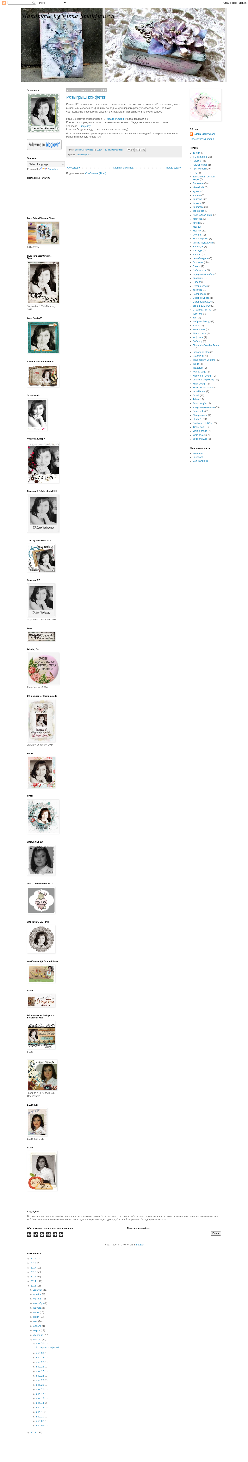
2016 (34, 1272)
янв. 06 (40, 1425)
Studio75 (197, 419)
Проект (197, 282)
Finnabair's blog (201, 352)
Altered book (199, 333)
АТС (195, 172)
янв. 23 (40, 1380)
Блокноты (198, 183)
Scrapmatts (199, 411)
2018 (34, 1263)
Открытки (198, 262)
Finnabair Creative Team (206, 345)
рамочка (197, 290)
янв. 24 (40, 1375)
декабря (38, 1289)
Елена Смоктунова (204, 134)
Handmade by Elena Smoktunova (67, 16)
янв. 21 (40, 1389)
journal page (199, 371)
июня (36, 1317)
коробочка (198, 211)
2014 (34, 1281)
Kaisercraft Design (202, 375)
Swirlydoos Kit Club (203, 423)
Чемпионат (199, 329)
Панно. (197, 266)
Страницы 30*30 (202, 309)
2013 (34, 1285)
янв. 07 (40, 1421)
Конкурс (197, 203)
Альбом (197, 160)
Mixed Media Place (203, 387)
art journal (198, 337)
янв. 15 (40, 1398)
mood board (199, 391)
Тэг (194, 317)
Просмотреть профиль (202, 139)
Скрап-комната (201, 298)
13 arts (196, 153)
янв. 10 (40, 1416)
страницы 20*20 (202, 305)
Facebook (198, 457)
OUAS (196, 395)
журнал (197, 191)
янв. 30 (40, 1353)
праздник (198, 278)
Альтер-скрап (200, 164)
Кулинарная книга (203, 215)
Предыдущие (173, 167)
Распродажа (200, 294)
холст (196, 325)
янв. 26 (40, 1366)
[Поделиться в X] (136, 150)
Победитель (199, 270)
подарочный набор (203, 274)
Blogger (139, 1244)
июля (36, 1312)
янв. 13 (40, 1407)
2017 (34, 1267)
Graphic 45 (198, 356)
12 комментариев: (114, 150)
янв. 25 (40, 1371)
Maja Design (199, 383)
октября (38, 1298)
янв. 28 (40, 1357)
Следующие (74, 167)
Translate (53, 169)
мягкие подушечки (203, 242)
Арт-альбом (199, 168)
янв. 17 (40, 1394)
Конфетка (198, 207)
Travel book (199, 427)
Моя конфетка (83, 154)
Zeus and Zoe (200, 439)
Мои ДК (197, 226)
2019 (34, 1258)
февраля (38, 1335)
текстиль (197, 313)
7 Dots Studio (200, 157)
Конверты (198, 199)
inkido (196, 364)
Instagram (198, 367)
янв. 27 (40, 1362)
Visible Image (200, 431)
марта (37, 1330)
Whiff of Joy (199, 435)
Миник (196, 223)
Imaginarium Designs (204, 360)
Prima (196, 399)
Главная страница (123, 167)
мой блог (197, 234)
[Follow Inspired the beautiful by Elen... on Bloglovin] (44, 149)
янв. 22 (40, 1385)
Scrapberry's (199, 403)
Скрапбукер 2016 (202, 301)
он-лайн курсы (201, 258)
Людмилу (85, 126)
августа (37, 1307)
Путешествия (200, 286)
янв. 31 (40, 1343)
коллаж (197, 195)
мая (35, 1321)
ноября (37, 1294)
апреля (37, 1326)
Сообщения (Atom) (95, 173)
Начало (197, 254)
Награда (197, 250)
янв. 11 (40, 1412)
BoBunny (197, 341)
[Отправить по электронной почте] (129, 150)
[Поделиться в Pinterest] (144, 150)
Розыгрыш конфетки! (87, 97)
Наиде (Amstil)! (116, 118)
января (37, 1339)
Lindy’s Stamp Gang (203, 379)
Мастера (197, 219)
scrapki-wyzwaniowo (204, 407)
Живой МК (198, 187)
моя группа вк (200, 461)
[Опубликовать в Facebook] (140, 150)
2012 (34, 1432)
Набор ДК (198, 246)
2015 (34, 1276)
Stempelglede (200, 415)
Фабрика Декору (202, 321)
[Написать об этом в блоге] (133, 150)
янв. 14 (40, 1403)
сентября (38, 1303)
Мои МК (197, 230)
